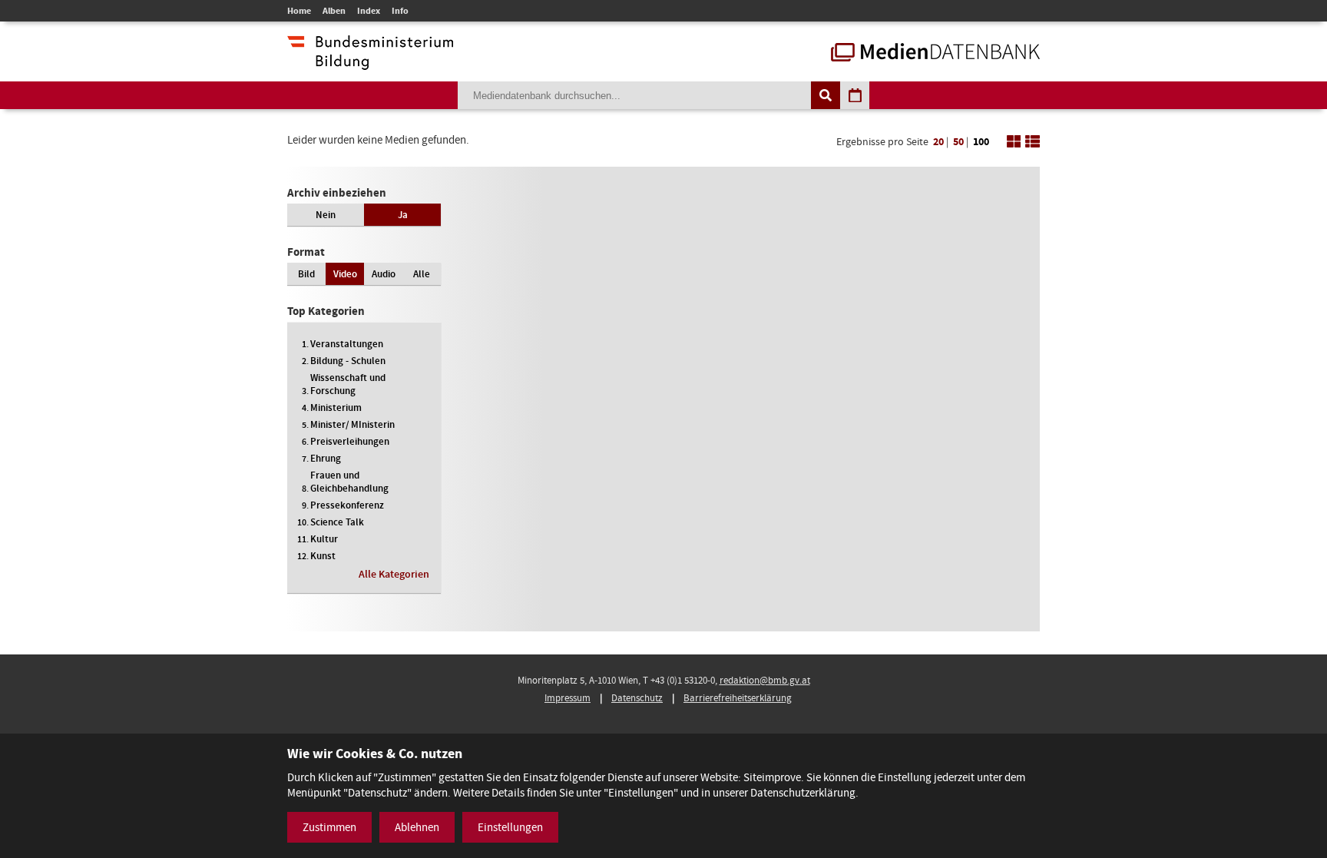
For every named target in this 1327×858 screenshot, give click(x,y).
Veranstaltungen (346, 343)
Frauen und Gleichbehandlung (349, 482)
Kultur (324, 538)
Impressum (567, 697)
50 (958, 141)
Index (368, 11)
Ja (403, 214)
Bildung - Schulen (348, 360)
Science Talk (337, 521)
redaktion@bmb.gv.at (765, 680)
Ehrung (325, 458)
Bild (306, 273)
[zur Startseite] (935, 53)
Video (345, 273)
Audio (383, 273)
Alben (334, 11)
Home (299, 11)
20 (938, 141)
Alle (421, 273)
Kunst (323, 555)
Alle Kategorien (394, 574)
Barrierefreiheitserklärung (737, 697)
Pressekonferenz (347, 505)
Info (400, 11)
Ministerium (336, 407)
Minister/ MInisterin (352, 424)
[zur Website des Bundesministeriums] (370, 62)
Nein (326, 214)
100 (981, 141)
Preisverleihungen (349, 441)
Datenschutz (637, 697)
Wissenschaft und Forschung (348, 384)
